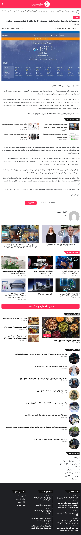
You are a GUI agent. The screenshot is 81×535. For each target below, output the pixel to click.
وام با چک (74, 479)
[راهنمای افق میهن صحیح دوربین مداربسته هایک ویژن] (40, 262)
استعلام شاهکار (73, 467)
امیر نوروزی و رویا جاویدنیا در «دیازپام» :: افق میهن (50, 366)
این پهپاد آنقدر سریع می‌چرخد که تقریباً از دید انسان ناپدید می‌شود (13, 272)
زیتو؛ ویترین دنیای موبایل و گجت (43, 294)
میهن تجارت (21, 505)
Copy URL (31, 203)
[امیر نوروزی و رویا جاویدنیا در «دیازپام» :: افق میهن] (74, 370)
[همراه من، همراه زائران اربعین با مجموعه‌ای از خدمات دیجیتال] (68, 262)
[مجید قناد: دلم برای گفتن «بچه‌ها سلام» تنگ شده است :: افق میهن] (74, 419)
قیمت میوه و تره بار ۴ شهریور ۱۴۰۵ (15, 327)
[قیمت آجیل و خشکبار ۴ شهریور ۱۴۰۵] (33, 321)
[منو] (79, 5)
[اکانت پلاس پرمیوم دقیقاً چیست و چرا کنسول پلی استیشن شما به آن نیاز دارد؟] (74, 126)
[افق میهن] (40, 4)
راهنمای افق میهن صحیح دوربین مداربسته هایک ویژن (43, 272)
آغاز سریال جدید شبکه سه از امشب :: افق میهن (52, 391)
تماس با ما (21, 496)
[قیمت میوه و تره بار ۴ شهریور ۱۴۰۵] (33, 330)
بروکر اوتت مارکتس (71, 476)
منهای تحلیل (66, 11)
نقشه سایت (21, 502)
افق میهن (75, 11)
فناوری (59, 11)
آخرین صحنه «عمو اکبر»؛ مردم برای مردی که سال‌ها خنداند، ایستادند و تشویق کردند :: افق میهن (36, 427)
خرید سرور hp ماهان (71, 473)
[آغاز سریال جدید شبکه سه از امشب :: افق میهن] (74, 395)
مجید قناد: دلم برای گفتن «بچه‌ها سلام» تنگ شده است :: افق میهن (45, 415)
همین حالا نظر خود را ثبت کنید (40, 306)
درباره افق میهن (20, 499)
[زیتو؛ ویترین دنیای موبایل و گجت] (40, 285)
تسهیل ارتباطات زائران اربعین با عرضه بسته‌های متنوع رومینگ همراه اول (69, 295)
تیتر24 (76, 458)
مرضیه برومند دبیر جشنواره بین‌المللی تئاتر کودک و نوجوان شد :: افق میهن (43, 378)
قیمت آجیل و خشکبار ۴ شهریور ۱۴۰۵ (15, 318)
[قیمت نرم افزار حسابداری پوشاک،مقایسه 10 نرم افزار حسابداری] (74, 136)
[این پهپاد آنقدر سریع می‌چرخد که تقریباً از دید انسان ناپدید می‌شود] (13, 262)
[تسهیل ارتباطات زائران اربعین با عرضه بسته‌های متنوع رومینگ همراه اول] (68, 285)
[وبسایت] (65, 216)
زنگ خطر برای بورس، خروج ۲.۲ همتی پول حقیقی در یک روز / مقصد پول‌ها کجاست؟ (40, 354)
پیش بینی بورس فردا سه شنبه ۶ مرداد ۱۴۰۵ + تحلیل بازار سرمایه (46, 403)
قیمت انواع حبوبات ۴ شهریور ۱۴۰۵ (67, 340)
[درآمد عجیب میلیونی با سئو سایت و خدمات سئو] (33, 126)
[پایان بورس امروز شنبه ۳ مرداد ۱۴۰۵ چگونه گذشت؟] (74, 443)
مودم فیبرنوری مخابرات (70, 461)
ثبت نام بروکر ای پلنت (70, 470)
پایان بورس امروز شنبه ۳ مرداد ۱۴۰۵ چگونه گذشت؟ (50, 439)
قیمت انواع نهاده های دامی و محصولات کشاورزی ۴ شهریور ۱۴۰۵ (15, 337)
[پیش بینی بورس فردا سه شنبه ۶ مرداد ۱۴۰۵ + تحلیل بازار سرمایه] (74, 407)
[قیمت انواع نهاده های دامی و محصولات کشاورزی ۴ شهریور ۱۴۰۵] (33, 338)
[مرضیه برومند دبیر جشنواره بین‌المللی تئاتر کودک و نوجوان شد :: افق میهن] (74, 383)
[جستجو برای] (2, 5)
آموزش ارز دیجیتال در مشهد (68, 464)
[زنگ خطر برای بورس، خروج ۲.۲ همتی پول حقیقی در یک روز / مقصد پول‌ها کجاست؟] (74, 358)
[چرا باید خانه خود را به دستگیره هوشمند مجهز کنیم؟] (33, 136)
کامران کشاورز (62, 212)
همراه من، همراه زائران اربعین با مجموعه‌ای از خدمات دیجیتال (71, 272)
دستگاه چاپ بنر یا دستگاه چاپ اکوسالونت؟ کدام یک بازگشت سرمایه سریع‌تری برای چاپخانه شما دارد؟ (14, 296)
